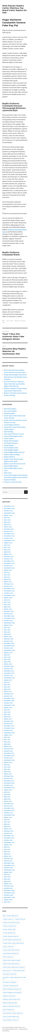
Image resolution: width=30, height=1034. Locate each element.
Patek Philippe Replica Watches (14, 452)
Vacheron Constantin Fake (13, 482)
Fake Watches (18, 970)
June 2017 (7, 684)
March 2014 (8, 774)
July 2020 (7, 600)
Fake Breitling (8, 432)
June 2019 (7, 629)
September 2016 (9, 705)
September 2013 (9, 787)
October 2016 (8, 703)
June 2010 (7, 877)
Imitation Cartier (9, 974)
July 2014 (7, 764)
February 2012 (8, 831)
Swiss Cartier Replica (11, 1016)
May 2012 (7, 824)
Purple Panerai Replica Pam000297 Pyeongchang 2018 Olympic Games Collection (15, 377)
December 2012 (9, 808)
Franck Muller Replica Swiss (13, 436)
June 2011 (7, 849)
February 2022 (9, 556)
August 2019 (8, 625)
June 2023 (7, 520)
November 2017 (9, 673)
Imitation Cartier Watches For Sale (14, 978)
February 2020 (9, 611)
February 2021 (8, 584)
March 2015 (8, 746)
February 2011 (8, 858)
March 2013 (8, 801)
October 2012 (8, 813)
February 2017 (8, 694)
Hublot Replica (9, 438)
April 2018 (7, 662)
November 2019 (9, 618)
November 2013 (9, 783)
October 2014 (8, 758)
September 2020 (9, 595)
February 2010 (8, 886)
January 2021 (8, 586)
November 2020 (9, 591)
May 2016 (7, 714)
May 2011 (7, 851)
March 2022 (8, 554)
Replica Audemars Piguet (12, 454)
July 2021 (7, 572)
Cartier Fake (20, 919)
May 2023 (7, 522)
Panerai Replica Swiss (11, 448)
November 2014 (9, 755)
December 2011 (9, 835)
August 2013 (8, 790)
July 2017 (7, 682)
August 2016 (8, 707)
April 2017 (7, 689)
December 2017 (9, 671)
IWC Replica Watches (11, 443)
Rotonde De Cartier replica (12, 1013)
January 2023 (8, 531)
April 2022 (7, 552)
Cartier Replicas (9, 933)
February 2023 (9, 529)
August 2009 (8, 899)
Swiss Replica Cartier (10, 1020)
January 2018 (8, 668)
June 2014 (7, 767)
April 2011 (7, 854)
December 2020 (9, 588)
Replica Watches (10, 1003)
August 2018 (8, 652)
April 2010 (7, 881)
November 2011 (9, 838)
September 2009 (9, 897)
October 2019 (8, 620)
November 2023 (9, 508)
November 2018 (9, 646)
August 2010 (8, 872)
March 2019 (8, 636)
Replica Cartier (9, 996)
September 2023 (9, 513)
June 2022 (7, 547)
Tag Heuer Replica (10, 480)
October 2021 (8, 565)
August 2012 (8, 817)
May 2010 (7, 879)
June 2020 (7, 602)
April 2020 (7, 607)
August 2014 (8, 762)
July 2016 (7, 710)
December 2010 (9, 863)
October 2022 (8, 538)
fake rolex (7, 970)
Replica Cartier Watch (11, 999)
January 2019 (8, 641)
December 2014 (9, 753)
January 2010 (8, 888)
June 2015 (7, 739)
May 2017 (7, 687)
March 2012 (8, 829)
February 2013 (8, 803)
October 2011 (8, 840)
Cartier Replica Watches (12, 425)
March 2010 (8, 883)
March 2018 (8, 664)
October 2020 (8, 593)
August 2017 (8, 680)
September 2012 (9, 815)
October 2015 (8, 730)
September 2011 (9, 842)
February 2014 (8, 776)
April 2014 (7, 771)
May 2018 (7, 659)
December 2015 (9, 726)
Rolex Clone (8, 473)
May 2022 (7, 549)
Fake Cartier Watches (11, 964)
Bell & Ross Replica (10, 409)
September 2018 (9, 650)
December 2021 (9, 561)
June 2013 (7, 794)
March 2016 (8, 719)
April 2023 (7, 524)
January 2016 (8, 723)
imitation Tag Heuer (10, 985)
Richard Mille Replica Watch (13, 468)
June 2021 (7, 575)
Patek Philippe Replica (11, 450)
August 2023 (8, 515)
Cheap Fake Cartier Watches (13, 943)
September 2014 (9, 760)
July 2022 (7, 545)
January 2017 (8, 696)
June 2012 (7, 822)
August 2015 (8, 735)
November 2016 (9, 700)
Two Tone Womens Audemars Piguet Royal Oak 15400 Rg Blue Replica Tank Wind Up (14, 384)
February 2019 (8, 639)
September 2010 (9, 870)
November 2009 (9, 893)
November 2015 (9, 728)
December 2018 (9, 643)
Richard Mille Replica (11, 466)
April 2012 (7, 826)
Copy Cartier (8, 946)
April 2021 (7, 579)
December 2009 (9, 890)
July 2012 (7, 819)
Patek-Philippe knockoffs (12, 992)
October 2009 (8, 895)
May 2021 (7, 577)
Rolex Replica (8, 1009)
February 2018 (8, 666)
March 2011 (7, 856)
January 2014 (8, 778)
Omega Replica (9, 445)
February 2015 (8, 748)
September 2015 (9, 732)
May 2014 (7, 769)
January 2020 (8, 613)
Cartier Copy (8, 919)
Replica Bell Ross (9, 457)
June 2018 (7, 657)
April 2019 (7, 634)
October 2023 (8, 511)
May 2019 (7, 632)
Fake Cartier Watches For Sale (14, 434)
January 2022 (8, 559)
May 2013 (7, 797)
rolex (5, 470)
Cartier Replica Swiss (10, 936)
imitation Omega (9, 982)
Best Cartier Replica (10, 411)
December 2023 (9, 506)
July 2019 (7, 627)
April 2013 (7, 799)
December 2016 (9, 698)
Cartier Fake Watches (11, 922)
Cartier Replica (9, 929)
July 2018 (7, 655)
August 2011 (8, 845)
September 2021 (9, 568)
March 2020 (8, 609)
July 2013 (7, 792)
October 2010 (8, 867)
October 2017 (8, 675)
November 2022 (9, 536)
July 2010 (7, 874)
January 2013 (8, 806)
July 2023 (7, 517)
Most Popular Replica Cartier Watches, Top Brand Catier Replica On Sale (14, 9)
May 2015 (7, 742)
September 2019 (9, 623)
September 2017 (9, 678)
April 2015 (7, 744)
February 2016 (8, 721)
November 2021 (9, 563)
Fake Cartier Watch (11, 960)
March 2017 (8, 691)
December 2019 (9, 616)
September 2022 (9, 540)
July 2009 (7, 902)
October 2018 (8, 648)
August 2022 (8, 543)
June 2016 (7, 712)
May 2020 (7, 604)
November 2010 (9, 865)
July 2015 (7, 737)
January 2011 (8, 861)
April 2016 (7, 716)
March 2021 (8, 581)
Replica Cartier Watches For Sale (14, 464)
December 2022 (9, 533)
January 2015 (8, 751)
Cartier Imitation (9, 926)
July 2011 (7, 847)
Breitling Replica (9, 413)
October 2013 (8, 785)
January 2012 (8, 833)
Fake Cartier (8, 957)
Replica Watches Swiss (11, 1006)
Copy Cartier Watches (11, 950)
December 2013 (9, 781)
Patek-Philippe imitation (12, 989)
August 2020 (8, 597)
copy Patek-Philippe (10, 953)
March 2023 (8, 527)
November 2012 (9, 810)
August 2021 (8, 570)
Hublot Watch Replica (11, 441)
